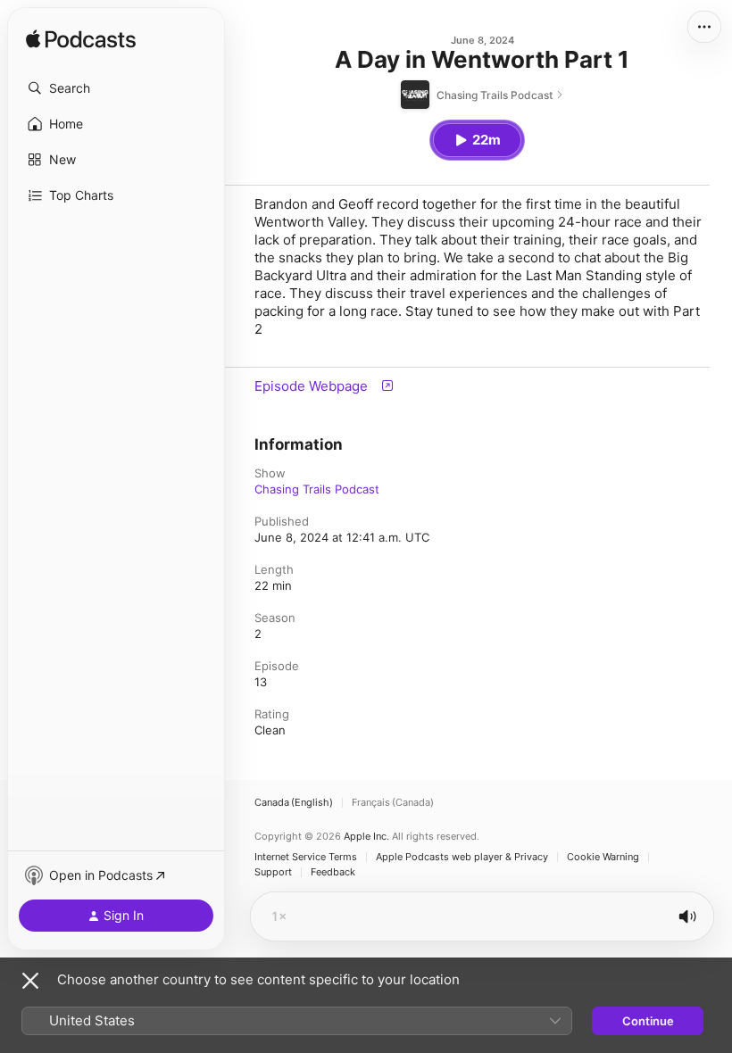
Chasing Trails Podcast (316, 489)
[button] (116, 88)
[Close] (30, 981)
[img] (81, 40)
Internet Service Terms (305, 857)
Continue (648, 1021)
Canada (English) (293, 803)
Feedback (333, 872)
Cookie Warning (603, 857)
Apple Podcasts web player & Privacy (462, 857)
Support (273, 872)
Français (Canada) (393, 803)
